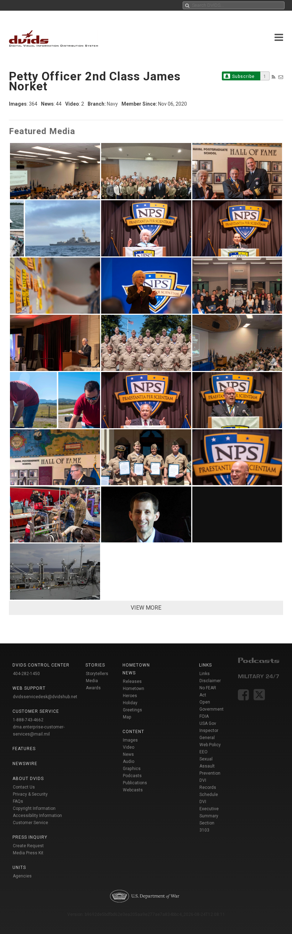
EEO (203, 751)
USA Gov (207, 723)
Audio (128, 761)
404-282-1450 (26, 673)
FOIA (204, 716)
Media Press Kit (28, 852)
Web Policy (210, 744)
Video (128, 747)
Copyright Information (34, 808)
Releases (132, 681)
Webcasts (133, 789)
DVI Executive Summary (209, 808)
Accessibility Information (37, 815)
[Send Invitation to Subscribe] (280, 77)
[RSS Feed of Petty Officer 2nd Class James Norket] (273, 77)
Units (19, 867)
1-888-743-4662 (28, 719)
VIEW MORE (146, 607)
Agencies (22, 876)
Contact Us (24, 787)
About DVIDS (28, 778)
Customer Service (30, 822)
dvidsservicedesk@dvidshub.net (45, 696)
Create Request (28, 845)
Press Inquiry (29, 837)
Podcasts (132, 775)
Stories (95, 665)
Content (133, 731)
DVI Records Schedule (208, 787)
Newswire (24, 763)
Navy (112, 104)
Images (130, 740)
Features (24, 748)
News (128, 754)
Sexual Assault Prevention (209, 766)
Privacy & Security (30, 794)
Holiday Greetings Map (132, 710)
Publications (135, 782)
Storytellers (97, 673)
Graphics (132, 768)
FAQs (18, 801)
